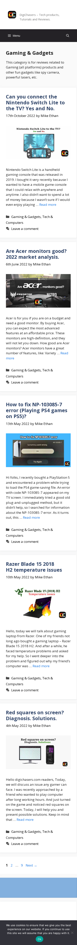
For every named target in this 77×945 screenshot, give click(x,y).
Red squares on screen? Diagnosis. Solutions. (35, 715)
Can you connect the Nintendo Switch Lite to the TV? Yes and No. (35, 102)
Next (31, 865)
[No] (72, 933)
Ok (39, 939)
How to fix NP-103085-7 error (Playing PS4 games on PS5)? (36, 410)
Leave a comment (24, 228)
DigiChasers (32, 10)
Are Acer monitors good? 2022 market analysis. (36, 254)
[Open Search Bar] (67, 35)
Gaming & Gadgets (26, 216)
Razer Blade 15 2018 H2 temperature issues (34, 566)
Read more (47, 204)
